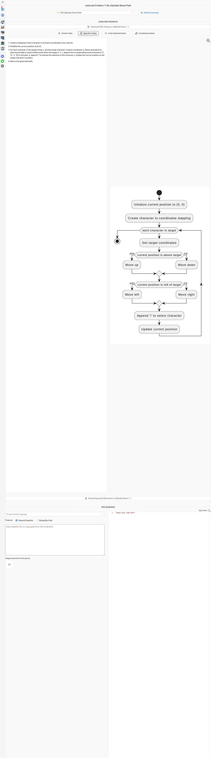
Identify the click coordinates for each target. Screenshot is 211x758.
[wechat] (2, 61)
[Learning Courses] (2, 43)
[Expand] (2, 2)
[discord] (2, 56)
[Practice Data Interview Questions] (2, 27)
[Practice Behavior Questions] (2, 32)
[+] (9, 564)
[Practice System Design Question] (2, 22)
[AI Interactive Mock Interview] (2, 38)
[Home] (2, 8)
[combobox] (94, 12)
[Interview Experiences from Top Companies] (2, 48)
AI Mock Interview (151, 12)
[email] (2, 66)
